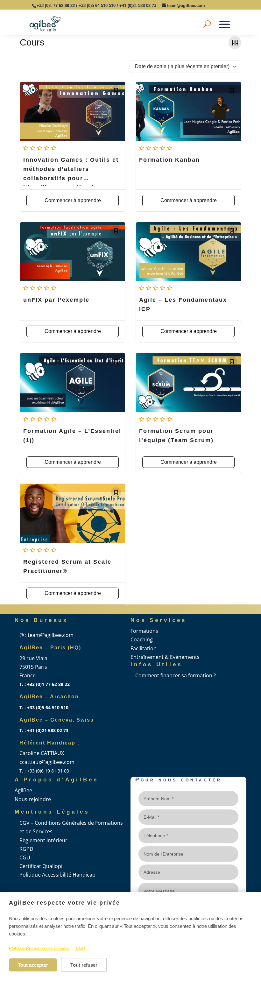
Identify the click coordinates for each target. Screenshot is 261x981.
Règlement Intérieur (43, 840)
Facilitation (143, 648)
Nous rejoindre (33, 799)
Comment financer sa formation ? (175, 675)
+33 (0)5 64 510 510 (97, 5)
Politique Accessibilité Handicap (57, 874)
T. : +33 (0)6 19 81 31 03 (44, 771)
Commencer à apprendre (73, 200)
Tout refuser (83, 965)
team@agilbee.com (186, 5)
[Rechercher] (207, 23)
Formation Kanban (169, 160)
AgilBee (23, 790)
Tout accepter (33, 965)
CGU (80, 948)
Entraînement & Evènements (165, 656)
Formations (144, 630)
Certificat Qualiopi (40, 866)
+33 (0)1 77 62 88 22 (56, 5)
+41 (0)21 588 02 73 (137, 5)
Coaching (141, 639)
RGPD (26, 848)
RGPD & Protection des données (39, 948)
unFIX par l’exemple (56, 300)
